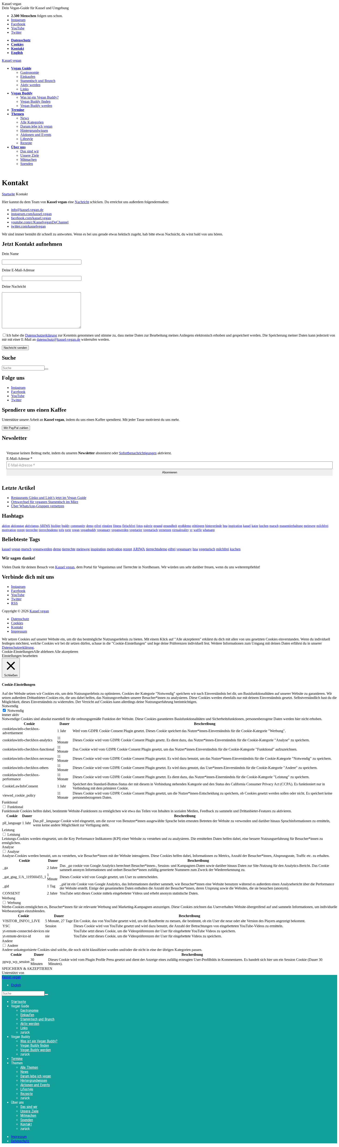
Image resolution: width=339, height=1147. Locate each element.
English (16, 985)
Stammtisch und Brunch (37, 81)
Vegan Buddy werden (36, 106)
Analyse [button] (8, 847)
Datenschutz (20, 619)
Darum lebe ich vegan (36, 126)
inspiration (235, 526)
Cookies (17, 623)
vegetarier (135, 530)
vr (191, 530)
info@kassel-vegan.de (27, 210)
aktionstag (17, 526)
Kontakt (17, 627)
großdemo (184, 526)
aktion (6, 526)
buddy (66, 526)
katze (255, 526)
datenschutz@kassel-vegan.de (58, 339)
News (24, 118)
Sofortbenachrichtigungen (138, 453)
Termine (17, 1058)
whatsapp (209, 530)
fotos (139, 526)
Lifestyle (26, 139)
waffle (197, 530)
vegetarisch (150, 530)
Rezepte (26, 143)
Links (24, 89)
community (78, 526)
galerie (148, 526)
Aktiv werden (30, 85)
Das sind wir (29, 151)
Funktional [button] (10, 802)
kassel (247, 526)
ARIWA (45, 526)
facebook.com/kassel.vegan (31, 218)
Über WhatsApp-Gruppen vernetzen (37, 506)
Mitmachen (28, 159)
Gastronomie (29, 72)
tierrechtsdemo (48, 530)
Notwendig (15, 711)
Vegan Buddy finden (35, 101)
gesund (157, 526)
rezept (21, 530)
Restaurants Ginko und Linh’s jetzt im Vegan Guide (48, 498)
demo (89, 526)
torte (68, 530)
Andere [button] (7, 941)
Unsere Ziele (29, 155)
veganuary (103, 530)
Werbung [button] (8, 898)
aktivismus (32, 526)
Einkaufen (27, 77)
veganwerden (119, 530)
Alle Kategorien (32, 122)
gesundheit (170, 526)
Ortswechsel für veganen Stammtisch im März (44, 502)
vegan (76, 530)
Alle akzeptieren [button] (66, 652)
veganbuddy (88, 530)
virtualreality (180, 530)
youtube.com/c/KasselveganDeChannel (39, 222)
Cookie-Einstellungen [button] (17, 652)
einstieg (107, 526)
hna (225, 526)
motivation (9, 530)
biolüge (56, 526)
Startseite (8, 194)
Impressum (19, 631)
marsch (274, 526)
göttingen (198, 526)
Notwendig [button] (10, 706)
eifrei (97, 526)
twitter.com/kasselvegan (28, 226)
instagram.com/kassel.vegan (31, 214)
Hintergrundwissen (34, 130)
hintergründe (213, 526)
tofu (61, 530)
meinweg (309, 526)
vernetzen (165, 530)
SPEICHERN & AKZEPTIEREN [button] (27, 969)
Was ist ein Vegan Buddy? (39, 97)
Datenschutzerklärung (41, 335)
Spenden (26, 164)
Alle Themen (29, 1067)
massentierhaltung (291, 526)
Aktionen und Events (35, 135)
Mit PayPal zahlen (16, 428)
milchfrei (322, 526)
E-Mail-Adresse (19, 459)
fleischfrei (128, 526)
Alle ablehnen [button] (43, 652)
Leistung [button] (8, 830)
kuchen (263, 526)
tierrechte (32, 530)
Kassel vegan (11, 60)
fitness (117, 526)
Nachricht (82, 202)
